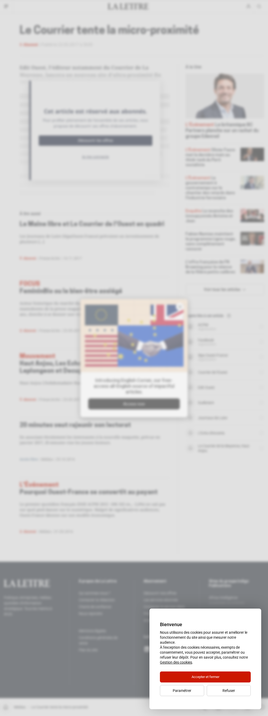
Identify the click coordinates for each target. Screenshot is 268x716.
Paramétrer (182, 690)
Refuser (228, 690)
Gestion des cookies (176, 662)
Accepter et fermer (205, 677)
